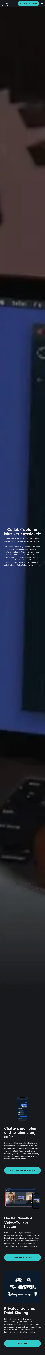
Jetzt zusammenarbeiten (22, 1170)
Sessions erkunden (22, 1257)
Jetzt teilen (22, 1343)
